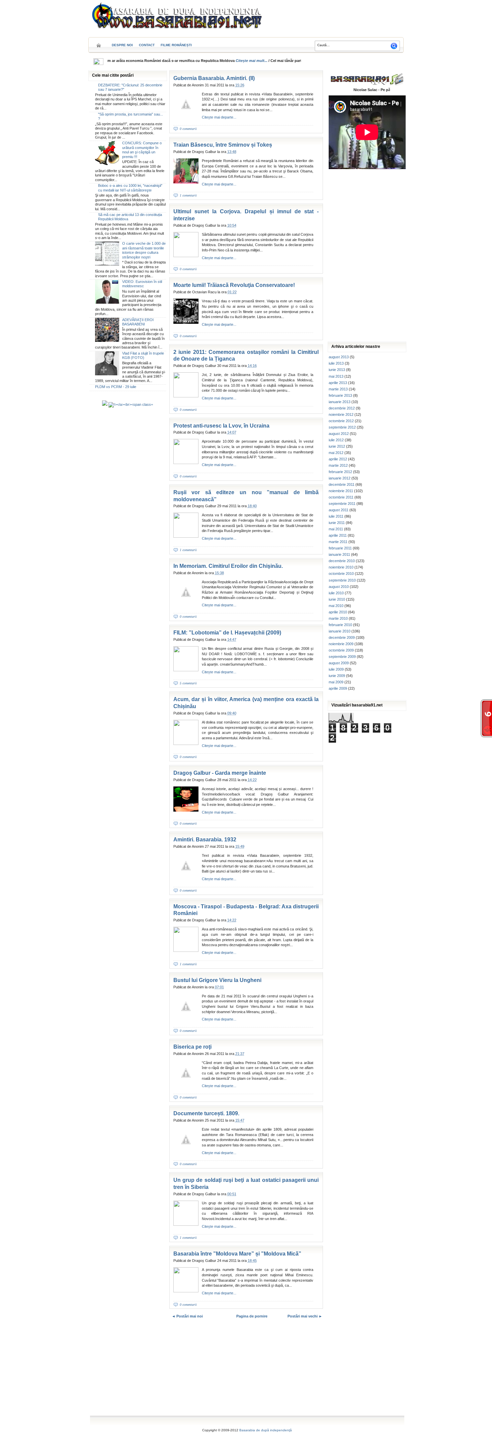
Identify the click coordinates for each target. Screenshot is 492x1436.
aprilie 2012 (338, 459)
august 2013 (339, 357)
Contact (147, 45)
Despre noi (122, 45)
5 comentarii (188, 683)
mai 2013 (336, 376)
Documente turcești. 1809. (206, 1113)
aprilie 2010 (338, 612)
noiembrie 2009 (341, 644)
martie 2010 (338, 618)
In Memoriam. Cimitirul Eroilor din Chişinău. (228, 566)
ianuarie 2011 (339, 554)
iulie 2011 (336, 516)
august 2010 (339, 587)
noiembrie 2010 (341, 567)
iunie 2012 (337, 446)
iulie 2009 (336, 669)
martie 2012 (338, 465)
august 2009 (339, 663)
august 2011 (338, 510)
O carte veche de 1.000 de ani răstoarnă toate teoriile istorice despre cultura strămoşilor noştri (144, 250)
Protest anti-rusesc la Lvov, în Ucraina (221, 426)
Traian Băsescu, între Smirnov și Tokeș (222, 145)
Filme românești (176, 45)
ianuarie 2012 (339, 478)
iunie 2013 (337, 370)
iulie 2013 (336, 363)
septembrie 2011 (342, 504)
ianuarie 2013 (339, 402)
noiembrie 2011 (341, 491)
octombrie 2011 (341, 497)
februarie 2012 (340, 472)
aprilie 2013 (338, 383)
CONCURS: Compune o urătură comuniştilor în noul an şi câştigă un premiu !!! (142, 149)
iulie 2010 (336, 593)
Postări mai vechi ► (305, 1316)
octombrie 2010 (341, 574)
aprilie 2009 (338, 688)
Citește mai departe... (219, 117)
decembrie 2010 (342, 561)
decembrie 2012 (342, 408)
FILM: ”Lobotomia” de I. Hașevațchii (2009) (227, 632)
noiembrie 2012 (341, 414)
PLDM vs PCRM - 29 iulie (115, 387)
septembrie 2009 (342, 657)
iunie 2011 (337, 523)
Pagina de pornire (251, 1316)
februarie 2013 (340, 395)
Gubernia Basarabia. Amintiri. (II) (214, 78)
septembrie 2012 (342, 427)
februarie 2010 (340, 625)
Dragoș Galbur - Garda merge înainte (219, 773)
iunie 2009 (337, 676)
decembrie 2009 (342, 637)
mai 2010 (336, 606)
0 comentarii (188, 129)
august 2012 (339, 434)
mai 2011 (336, 529)
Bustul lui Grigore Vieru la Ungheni (217, 980)
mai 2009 (336, 682)
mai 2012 (336, 453)
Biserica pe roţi (192, 1047)
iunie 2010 (337, 599)
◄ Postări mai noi (187, 1316)
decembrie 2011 (341, 484)
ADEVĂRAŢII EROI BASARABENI (138, 322)
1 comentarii (188, 195)
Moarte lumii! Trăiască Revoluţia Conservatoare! (234, 285)
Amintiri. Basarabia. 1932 (204, 839)
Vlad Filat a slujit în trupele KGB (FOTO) (143, 355)
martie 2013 (338, 389)
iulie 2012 (336, 440)
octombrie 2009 (341, 650)
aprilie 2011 (338, 535)
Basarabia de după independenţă (265, 1430)
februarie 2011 (340, 548)
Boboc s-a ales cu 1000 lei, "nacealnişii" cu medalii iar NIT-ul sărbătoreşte (130, 187)
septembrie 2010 (342, 580)
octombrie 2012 (341, 421)
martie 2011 (338, 542)
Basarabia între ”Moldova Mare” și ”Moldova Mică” (237, 1254)
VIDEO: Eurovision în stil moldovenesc (142, 284)
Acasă (99, 43)
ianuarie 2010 (339, 631)
